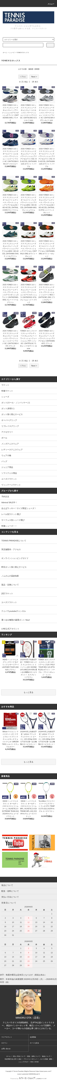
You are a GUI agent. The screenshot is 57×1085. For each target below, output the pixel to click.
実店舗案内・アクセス (11, 549)
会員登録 (33, 1037)
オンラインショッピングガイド (14, 558)
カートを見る (34, 1043)
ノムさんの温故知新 (10, 576)
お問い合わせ (6, 1048)
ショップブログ (23, 1062)
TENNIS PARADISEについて (13, 540)
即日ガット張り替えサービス (14, 567)
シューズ (12, 52)
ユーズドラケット (9, 602)
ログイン (4, 1043)
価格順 (30, 69)
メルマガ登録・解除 (46, 1059)
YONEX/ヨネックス (23, 52)
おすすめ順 (22, 69)
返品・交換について (10, 585)
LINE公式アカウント (10, 629)
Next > (34, 77)
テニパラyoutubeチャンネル (13, 611)
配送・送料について (33, 1056)
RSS (31, 1062)
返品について (46, 1056)
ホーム (5, 52)
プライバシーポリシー (30, 1059)
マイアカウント (6, 1037)
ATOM (36, 1062)
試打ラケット (7, 593)
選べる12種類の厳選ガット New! (15, 620)
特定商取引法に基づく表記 (13, 1059)
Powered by (14, 1078)
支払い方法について (19, 1056)
